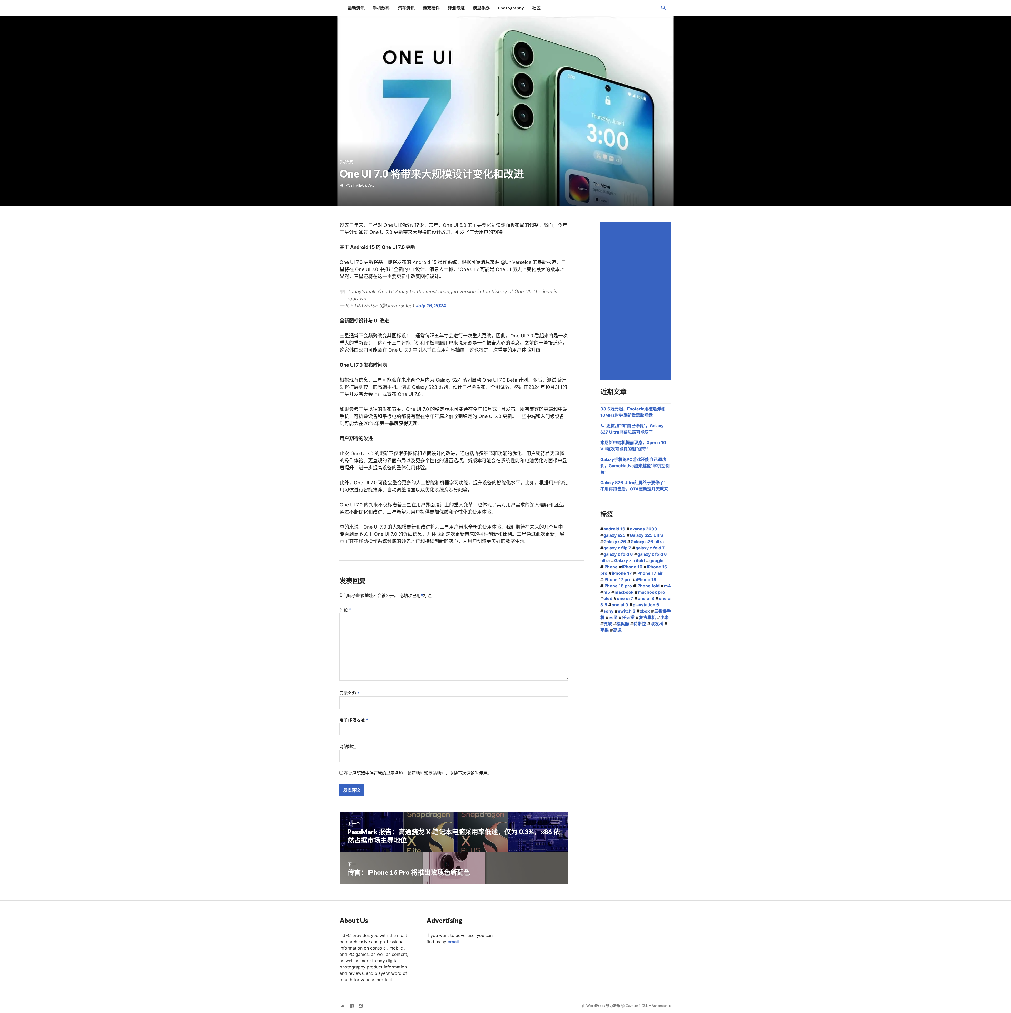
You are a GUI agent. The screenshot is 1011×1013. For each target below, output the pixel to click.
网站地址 (347, 746)
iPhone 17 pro (617, 579)
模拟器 (622, 623)
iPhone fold (648, 585)
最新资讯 (356, 7)
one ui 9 (620, 604)
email (453, 941)
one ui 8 (646, 598)
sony (608, 611)
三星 (613, 617)
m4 (667, 585)
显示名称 (349, 693)
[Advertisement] (636, 301)
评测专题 (456, 7)
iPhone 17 (622, 573)
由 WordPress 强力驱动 (601, 1006)
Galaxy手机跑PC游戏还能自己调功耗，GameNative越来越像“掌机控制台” (635, 466)
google (656, 560)
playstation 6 (646, 604)
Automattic (661, 1006)
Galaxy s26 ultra (647, 541)
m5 (606, 592)
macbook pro (651, 592)
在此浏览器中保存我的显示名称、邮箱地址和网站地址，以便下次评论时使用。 (418, 773)
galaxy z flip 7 (617, 547)
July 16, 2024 (431, 305)
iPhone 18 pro (617, 585)
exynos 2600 (643, 529)
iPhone (610, 566)
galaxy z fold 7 (650, 547)
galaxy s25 (614, 535)
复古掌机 (647, 617)
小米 (664, 617)
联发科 (657, 623)
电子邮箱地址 (353, 719)
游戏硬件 (431, 7)
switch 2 (626, 611)
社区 (536, 7)
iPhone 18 (646, 579)
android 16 (614, 529)
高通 (617, 630)
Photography (511, 7)
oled (607, 598)
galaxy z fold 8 (618, 554)
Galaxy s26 (614, 541)
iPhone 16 (632, 566)
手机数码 (381, 7)
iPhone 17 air (649, 573)
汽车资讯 (406, 7)
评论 (345, 609)
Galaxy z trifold (629, 560)
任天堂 (628, 617)
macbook (623, 592)
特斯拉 (639, 623)
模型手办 (481, 7)
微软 (607, 623)
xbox (645, 611)
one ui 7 (625, 598)
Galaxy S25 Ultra (646, 535)
